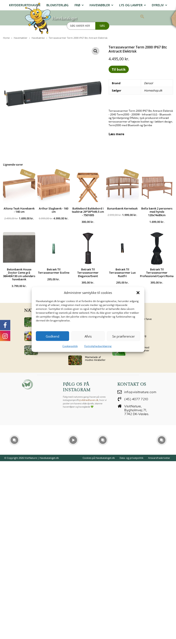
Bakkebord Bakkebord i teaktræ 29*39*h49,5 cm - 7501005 (88, 211)
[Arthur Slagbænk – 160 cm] (53, 187)
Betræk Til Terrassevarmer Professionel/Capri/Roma (157, 272)
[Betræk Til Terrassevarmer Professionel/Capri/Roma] (157, 248)
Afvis (88, 336)
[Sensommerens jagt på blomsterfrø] (31, 336)
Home (6, 37)
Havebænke (38, 37)
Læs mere (116, 134)
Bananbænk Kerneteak (122, 208)
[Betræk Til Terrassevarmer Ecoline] (53, 248)
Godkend (52, 336)
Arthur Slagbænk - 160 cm (53, 210)
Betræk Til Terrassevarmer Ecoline (53, 271)
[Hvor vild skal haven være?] (31, 350)
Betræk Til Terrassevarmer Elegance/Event (88, 272)
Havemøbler (20, 37)
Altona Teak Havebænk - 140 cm (19, 210)
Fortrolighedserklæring (98, 346)
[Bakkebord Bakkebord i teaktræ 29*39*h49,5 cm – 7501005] (88, 187)
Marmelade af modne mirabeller (95, 358)
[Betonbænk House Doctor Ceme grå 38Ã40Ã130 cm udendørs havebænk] (19, 248)
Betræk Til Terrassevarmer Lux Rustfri (122, 272)
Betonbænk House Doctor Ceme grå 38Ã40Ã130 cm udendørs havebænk (19, 274)
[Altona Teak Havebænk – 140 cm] (19, 187)
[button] (138, 292)
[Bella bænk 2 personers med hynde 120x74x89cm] (157, 187)
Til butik (119, 69)
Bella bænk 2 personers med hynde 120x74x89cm (156, 211)
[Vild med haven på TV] (31, 322)
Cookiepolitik (70, 346)
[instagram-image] (14, 439)
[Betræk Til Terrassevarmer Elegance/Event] (88, 248)
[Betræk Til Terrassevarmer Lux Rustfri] (122, 248)
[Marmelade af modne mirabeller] (75, 360)
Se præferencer (123, 336)
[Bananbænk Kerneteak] (122, 187)
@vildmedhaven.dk (88, 400)
